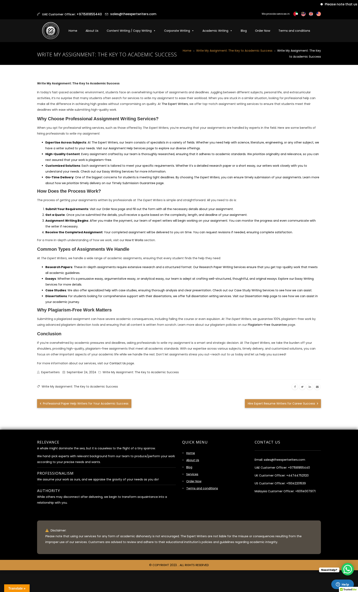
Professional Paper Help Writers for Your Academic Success (85, 403)
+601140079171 (305, 491)
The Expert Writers (175, 104)
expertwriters (50, 372)
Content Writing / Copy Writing (129, 31)
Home (73, 31)
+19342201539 (296, 483)
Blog (244, 31)
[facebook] (295, 387)
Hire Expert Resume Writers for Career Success (282, 403)
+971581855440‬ (89, 14)
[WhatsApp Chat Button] (347, 569)
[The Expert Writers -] (50, 30)
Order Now (262, 31)
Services (192, 474)
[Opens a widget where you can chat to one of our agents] (342, 585)
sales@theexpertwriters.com (133, 14)
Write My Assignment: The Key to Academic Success (234, 51)
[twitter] (302, 387)
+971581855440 (299, 468)
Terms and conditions (294, 31)
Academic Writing (215, 31)
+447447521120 (297, 475)
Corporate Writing (177, 31)
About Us (92, 31)
